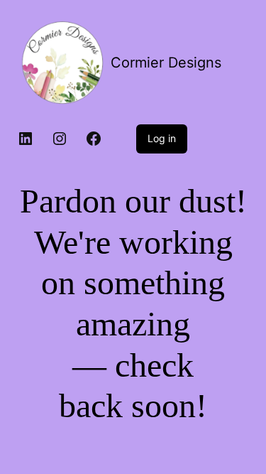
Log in (162, 138)
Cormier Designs (166, 62)
